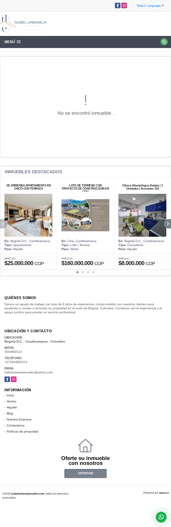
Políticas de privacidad (22, 431)
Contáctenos (15, 425)
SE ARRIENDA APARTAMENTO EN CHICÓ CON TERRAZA (28, 187)
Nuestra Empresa (19, 419)
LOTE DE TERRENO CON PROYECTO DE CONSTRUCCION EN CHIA (85, 188)
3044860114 (13, 351)
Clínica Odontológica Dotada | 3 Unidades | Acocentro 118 (142, 187)
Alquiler (12, 407)
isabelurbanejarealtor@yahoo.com (28, 372)
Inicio (10, 395)
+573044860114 (15, 362)
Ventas (11, 401)
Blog (10, 413)
